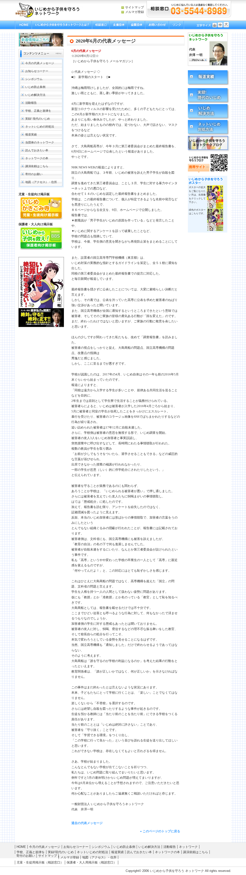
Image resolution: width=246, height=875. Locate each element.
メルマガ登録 (134, 12)
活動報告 (31, 102)
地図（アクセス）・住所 (41, 182)
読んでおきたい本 (36, 150)
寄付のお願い (34, 174)
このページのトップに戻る (161, 831)
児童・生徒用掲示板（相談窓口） (40, 862)
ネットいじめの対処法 (39, 126)
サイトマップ (134, 7)
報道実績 (31, 134)
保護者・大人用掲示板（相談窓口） (92, 862)
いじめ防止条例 (35, 87)
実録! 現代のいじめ (37, 118)
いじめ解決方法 (35, 95)
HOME (21, 847)
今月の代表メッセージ (39, 63)
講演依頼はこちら (36, 166)
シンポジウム (34, 79)
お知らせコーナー (36, 71)
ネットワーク (188, 847)
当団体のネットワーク (39, 142)
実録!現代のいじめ (61, 852)
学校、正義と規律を (38, 110)
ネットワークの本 (36, 158)
